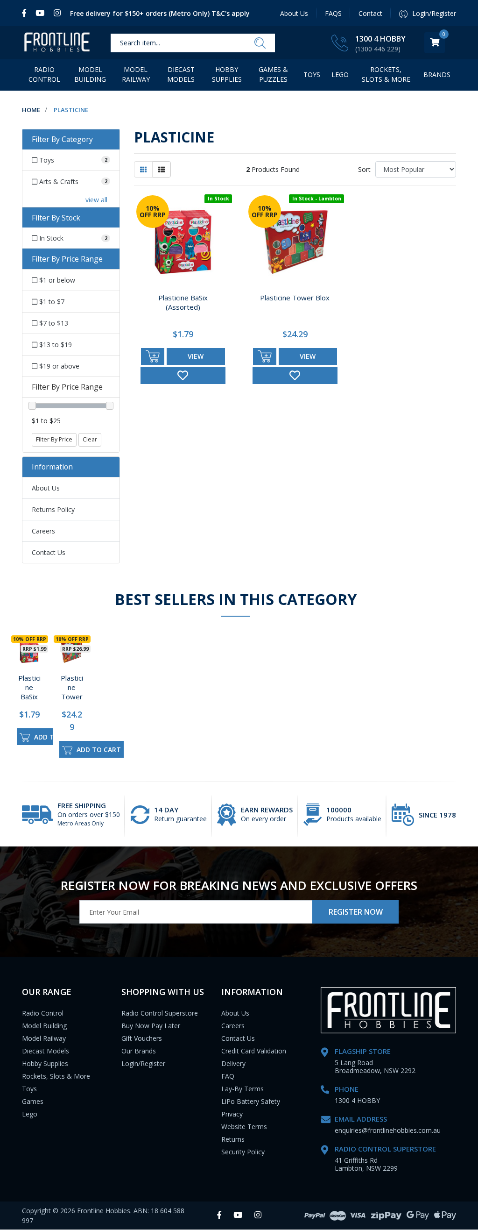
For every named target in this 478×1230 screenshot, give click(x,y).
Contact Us (48, 552)
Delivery (233, 1063)
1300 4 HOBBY (380, 39)
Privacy (232, 1113)
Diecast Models (181, 74)
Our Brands (138, 1050)
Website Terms (244, 1126)
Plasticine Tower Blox (295, 297)
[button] (183, 375)
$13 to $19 (54, 344)
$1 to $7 (50, 301)
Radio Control (44, 74)
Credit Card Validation (253, 1050)
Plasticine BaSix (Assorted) (183, 302)
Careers (43, 530)
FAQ (227, 1076)
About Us (294, 13)
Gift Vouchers (141, 1038)
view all (96, 199)
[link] (26, 13)
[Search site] (260, 43)
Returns (233, 1139)
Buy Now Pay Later (150, 1025)
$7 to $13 (52, 323)
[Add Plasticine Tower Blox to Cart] (264, 356)
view (196, 356)
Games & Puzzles (273, 74)
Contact (370, 13)
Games (32, 1101)
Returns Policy (53, 509)
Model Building (90, 74)
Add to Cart (55, 736)
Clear (90, 439)
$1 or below (56, 280)
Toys (311, 74)
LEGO (340, 74)
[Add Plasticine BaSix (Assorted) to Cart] (152, 356)
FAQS (333, 13)
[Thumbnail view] (143, 169)
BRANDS (436, 74)
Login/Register (143, 1063)
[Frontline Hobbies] (57, 43)
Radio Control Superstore (159, 1013)
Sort (364, 169)
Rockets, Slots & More (386, 74)
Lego (29, 1113)
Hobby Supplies (227, 74)
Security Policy (243, 1151)
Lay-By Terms (242, 1088)
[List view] (161, 169)
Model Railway (136, 74)
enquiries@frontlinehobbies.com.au (388, 1130)
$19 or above (58, 366)
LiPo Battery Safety (250, 1101)
